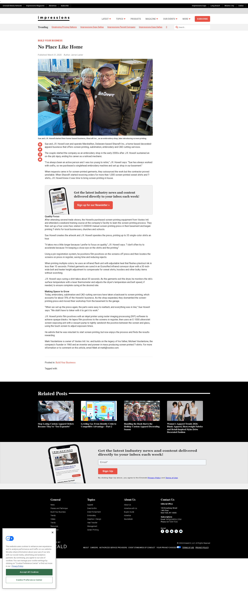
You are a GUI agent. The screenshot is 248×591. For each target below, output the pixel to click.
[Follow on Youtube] (181, 531)
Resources (54, 526)
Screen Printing (93, 530)
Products (136, 19)
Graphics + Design (94, 519)
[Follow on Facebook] (162, 531)
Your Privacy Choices (166, 548)
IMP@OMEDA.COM (173, 519)
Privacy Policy (17, 566)
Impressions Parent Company (121, 27)
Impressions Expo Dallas (92, 27)
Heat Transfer (92, 523)
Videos (53, 519)
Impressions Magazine (35, 6)
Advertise (52, 6)
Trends (53, 516)
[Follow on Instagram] (167, 531)
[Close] (52, 532)
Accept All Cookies (29, 572)
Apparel (90, 505)
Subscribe (65, 6)
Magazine (151, 19)
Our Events (169, 19)
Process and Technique (59, 508)
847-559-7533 (172, 522)
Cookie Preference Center (29, 580)
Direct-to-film (92, 508)
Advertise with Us (130, 508)
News (53, 505)
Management (92, 526)
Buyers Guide (129, 512)
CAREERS (94, 548)
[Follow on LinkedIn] (171, 531)
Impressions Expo (199, 6)
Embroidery (91, 516)
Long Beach (215, 6)
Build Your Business (50, 40)
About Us (127, 505)
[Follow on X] (176, 531)
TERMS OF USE (188, 548)
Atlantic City (229, 6)
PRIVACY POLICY (202, 548)
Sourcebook (128, 519)
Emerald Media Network (12, 6)
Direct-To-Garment (94, 512)
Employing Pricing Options (64, 27)
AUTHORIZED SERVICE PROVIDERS (113, 548)
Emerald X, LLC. (189, 543)
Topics (119, 19)
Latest (105, 19)
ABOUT (86, 548)
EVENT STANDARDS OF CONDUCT (141, 548)
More (185, 19)
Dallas (241, 6)
